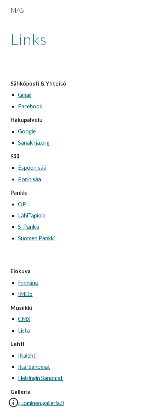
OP (22, 204)
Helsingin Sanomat (40, 378)
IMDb (25, 294)
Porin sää (29, 179)
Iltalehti (27, 355)
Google (27, 131)
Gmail (24, 95)
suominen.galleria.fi (41, 403)
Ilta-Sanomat (34, 367)
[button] (13, 405)
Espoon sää (32, 167)
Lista (24, 330)
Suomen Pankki (36, 238)
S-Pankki (28, 226)
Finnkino (28, 283)
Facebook (30, 106)
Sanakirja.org (34, 142)
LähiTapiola (32, 215)
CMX (24, 319)
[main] (77, 39)
